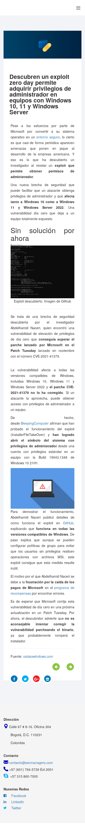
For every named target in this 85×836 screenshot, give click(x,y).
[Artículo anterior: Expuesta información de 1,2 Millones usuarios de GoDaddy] (56, 666)
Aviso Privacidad (64, 829)
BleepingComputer (35, 423)
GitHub (68, 522)
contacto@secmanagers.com (31, 762)
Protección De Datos (25, 829)
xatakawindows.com (38, 656)
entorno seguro (48, 137)
